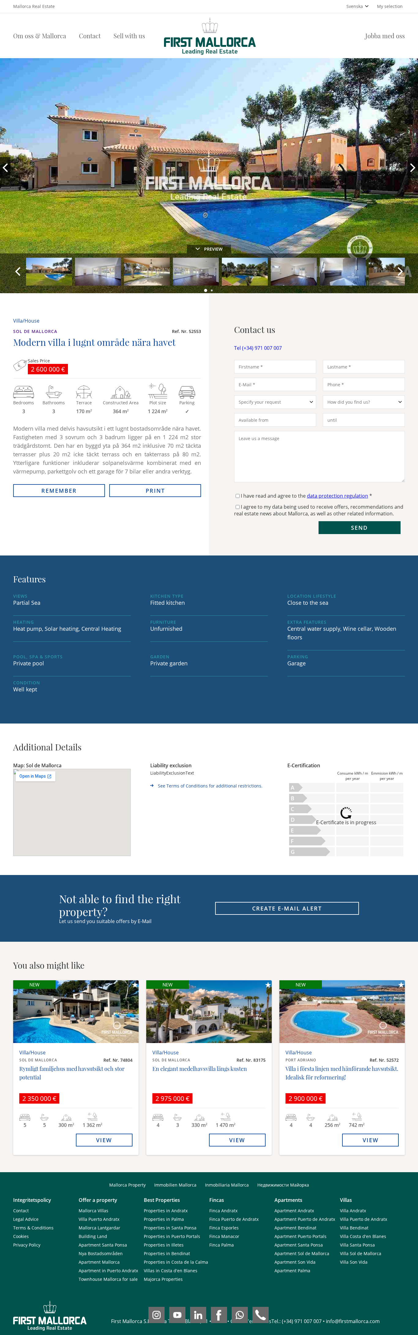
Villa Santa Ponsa (357, 1245)
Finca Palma (221, 1245)
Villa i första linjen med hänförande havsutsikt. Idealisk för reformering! (342, 1073)
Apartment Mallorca (99, 1262)
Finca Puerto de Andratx (234, 1219)
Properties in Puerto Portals (172, 1236)
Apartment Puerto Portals (300, 1236)
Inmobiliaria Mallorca (227, 1185)
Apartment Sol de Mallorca (301, 1253)
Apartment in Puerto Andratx (108, 1270)
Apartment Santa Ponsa (103, 1245)
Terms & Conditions (33, 1228)
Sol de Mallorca (35, 331)
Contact (90, 36)
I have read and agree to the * (306, 495)
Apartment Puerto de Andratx (304, 1219)
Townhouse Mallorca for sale (108, 1279)
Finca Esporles (224, 1228)
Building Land (93, 1236)
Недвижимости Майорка (283, 1185)
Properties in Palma (164, 1219)
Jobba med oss (385, 36)
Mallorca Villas (93, 1210)
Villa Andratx (353, 1210)
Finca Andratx (223, 1210)
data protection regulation (337, 495)
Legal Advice (26, 1219)
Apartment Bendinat (295, 1228)
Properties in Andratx (166, 1210)
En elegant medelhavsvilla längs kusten (199, 1068)
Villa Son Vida (354, 1262)
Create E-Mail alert (287, 908)
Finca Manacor (224, 1236)
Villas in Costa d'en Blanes (170, 1270)
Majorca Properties (163, 1279)
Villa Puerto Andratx (99, 1219)
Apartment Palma (292, 1270)
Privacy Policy (26, 1245)
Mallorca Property (127, 1185)
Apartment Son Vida (294, 1262)
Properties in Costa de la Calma (176, 1262)
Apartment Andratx (294, 1210)
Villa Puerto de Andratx (363, 1219)
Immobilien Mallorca (175, 1185)
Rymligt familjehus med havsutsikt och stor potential (72, 1073)
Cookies (21, 1236)
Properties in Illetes (164, 1245)
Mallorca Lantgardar (99, 1228)
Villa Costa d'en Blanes (363, 1236)
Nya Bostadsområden (101, 1253)
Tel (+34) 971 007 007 (258, 348)
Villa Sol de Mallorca (360, 1253)
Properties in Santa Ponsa (170, 1228)
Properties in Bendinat (167, 1253)
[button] (206, 290)
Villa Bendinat (354, 1228)
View (104, 1140)
